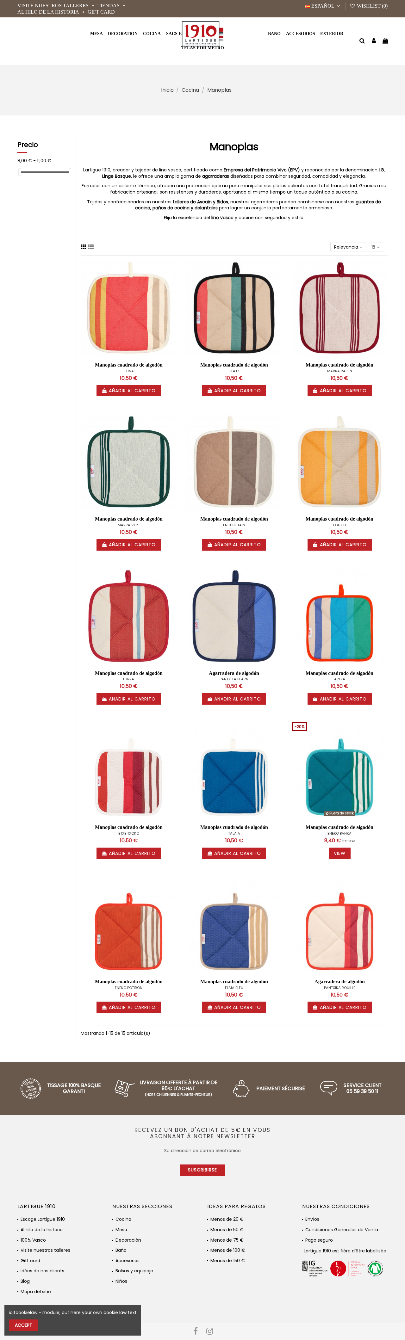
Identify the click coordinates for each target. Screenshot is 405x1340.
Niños (121, 1281)
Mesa (121, 1230)
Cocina (123, 1219)
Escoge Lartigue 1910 (43, 1219)
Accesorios (127, 1261)
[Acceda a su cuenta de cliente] (373, 41)
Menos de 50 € (227, 1230)
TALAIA (234, 833)
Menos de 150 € (227, 1261)
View (340, 853)
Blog (25, 1281)
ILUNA (129, 371)
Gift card (101, 12)
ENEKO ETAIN (234, 525)
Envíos (312, 1219)
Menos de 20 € (227, 1219)
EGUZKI (339, 525)
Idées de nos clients (42, 1271)
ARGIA (339, 679)
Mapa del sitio (36, 1292)
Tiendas (109, 5)
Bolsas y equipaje (134, 1271)
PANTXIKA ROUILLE (339, 987)
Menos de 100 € (227, 1250)
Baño (121, 1250)
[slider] (19, 172)
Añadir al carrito (132, 390)
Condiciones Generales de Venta (341, 1230)
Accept (23, 1325)
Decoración (128, 1240)
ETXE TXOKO (128, 833)
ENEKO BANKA (339, 833)
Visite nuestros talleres (53, 5)
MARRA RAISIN (339, 371)
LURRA (128, 679)
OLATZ (234, 371)
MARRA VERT (129, 525)
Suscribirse (202, 1170)
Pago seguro (319, 1240)
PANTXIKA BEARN (234, 679)
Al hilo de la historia (48, 12)
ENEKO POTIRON (128, 987)
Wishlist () (372, 6)
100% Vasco (33, 1240)
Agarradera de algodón (234, 673)
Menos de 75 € (227, 1240)
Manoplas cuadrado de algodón (129, 364)
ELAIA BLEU (234, 987)
